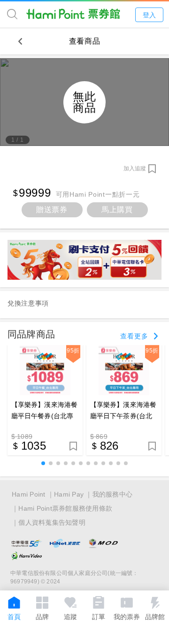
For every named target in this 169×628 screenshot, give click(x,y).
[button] (43, 463)
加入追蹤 (134, 168)
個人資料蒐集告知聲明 (51, 522)
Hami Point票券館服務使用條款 (65, 508)
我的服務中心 (112, 494)
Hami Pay (69, 494)
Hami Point (29, 494)
